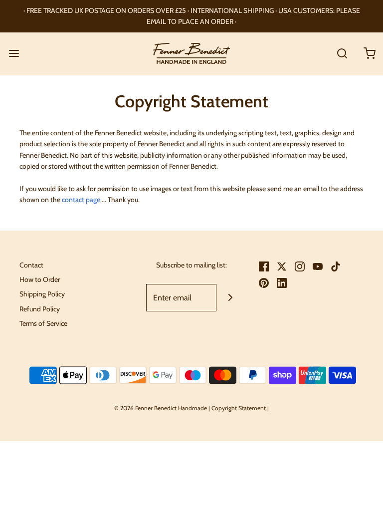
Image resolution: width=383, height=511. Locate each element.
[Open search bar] (342, 53)
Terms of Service (43, 323)
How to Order (39, 279)
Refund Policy (39, 308)
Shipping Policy (42, 293)
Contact (31, 264)
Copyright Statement (238, 408)
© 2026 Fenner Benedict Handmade (160, 408)
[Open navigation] (13, 53)
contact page (81, 199)
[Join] (230, 297)
